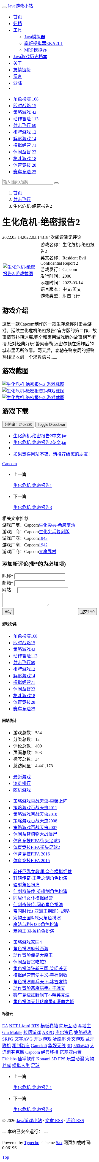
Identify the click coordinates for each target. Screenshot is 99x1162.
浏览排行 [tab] (22, 783)
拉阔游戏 (32, 1032)
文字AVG (24, 1039)
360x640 (81, 1045)
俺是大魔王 (33, 955)
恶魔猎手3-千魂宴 (39, 988)
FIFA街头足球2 (36, 847)
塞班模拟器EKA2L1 (43, 43)
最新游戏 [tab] (22, 776)
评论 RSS (75, 1120)
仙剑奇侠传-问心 (38, 904)
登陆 (17, 83)
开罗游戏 (42, 1039)
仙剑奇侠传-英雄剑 (40, 891)
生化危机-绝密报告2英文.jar (39, 442)
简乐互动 (68, 1025)
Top (5, 1157)
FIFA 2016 (31, 854)
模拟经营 (24, 145)
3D (69, 1045)
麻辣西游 (30, 948)
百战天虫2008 (35, 821)
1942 (43, 545)
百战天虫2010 (35, 814)
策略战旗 (83, 1032)
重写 (8, 612)
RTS (35, 1025)
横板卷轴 (49, 1025)
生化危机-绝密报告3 (32, 507)
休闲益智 (24, 152)
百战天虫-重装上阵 (40, 801)
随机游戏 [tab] (22, 790)
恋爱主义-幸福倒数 (40, 975)
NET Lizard (19, 1025)
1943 (43, 538)
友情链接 (22, 69)
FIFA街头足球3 (36, 840)
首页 (17, 17)
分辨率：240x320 (18, 424)
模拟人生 (21, 1065)
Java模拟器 (34, 36)
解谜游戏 (24, 138)
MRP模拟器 (35, 50)
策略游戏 (24, 112)
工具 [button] (17, 30)
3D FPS (58, 1059)
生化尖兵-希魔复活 (57, 525)
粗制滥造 (21, 1045)
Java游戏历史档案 (30, 56)
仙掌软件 (26, 1059)
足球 (35, 1065)
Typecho (31, 1142)
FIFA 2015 (31, 860)
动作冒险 (25, 119)
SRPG (7, 1039)
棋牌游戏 (24, 132)
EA (5, 1025)
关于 (17, 63)
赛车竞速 (24, 171)
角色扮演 (25, 99)
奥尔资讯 (64, 1032)
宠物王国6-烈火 (37, 917)
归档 (17, 23)
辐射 (26, 884)
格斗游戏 (24, 158)
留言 (17, 76)
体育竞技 (24, 165)
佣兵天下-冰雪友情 (40, 981)
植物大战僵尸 (35, 834)
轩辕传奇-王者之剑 (40, 878)
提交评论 (87, 612)
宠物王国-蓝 (33, 931)
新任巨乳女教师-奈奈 (42, 871)
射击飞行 (24, 125)
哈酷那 (59, 1039)
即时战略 (24, 105)
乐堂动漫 (75, 1059)
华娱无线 (57, 1045)
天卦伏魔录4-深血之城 (43, 1001)
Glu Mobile (12, 1032)
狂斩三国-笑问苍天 (40, 968)
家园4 (27, 942)
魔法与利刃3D (35, 924)
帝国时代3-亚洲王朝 (41, 911)
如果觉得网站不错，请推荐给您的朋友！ (52, 454)
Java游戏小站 (20, 6)
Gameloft (39, 1045)
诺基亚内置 (71, 1052)
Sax (59, 1142)
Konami (43, 1059)
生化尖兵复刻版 (54, 531)
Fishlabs (9, 1059)
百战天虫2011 (35, 807)
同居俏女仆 (33, 898)
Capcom (9, 463)
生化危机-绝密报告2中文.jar (39, 436)
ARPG (48, 1032)
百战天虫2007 (35, 827)
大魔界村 (47, 551)
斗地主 (84, 1025)
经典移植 (50, 1052)
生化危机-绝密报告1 (32, 485)
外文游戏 (75, 1039)
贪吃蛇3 (29, 962)
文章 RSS (54, 1120)
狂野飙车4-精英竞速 (41, 995)
